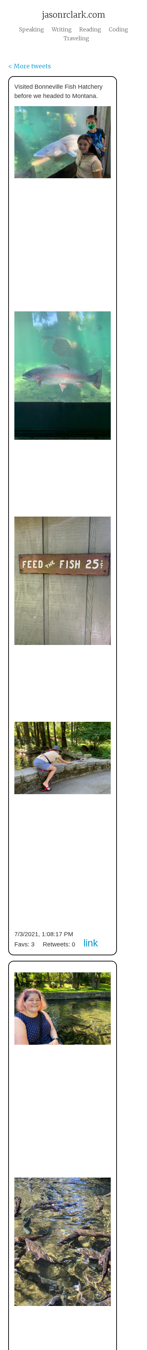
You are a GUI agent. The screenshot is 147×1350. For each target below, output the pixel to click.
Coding (118, 29)
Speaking (31, 29)
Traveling (76, 38)
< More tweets (29, 66)
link (90, 943)
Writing (62, 29)
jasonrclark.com (73, 15)
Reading (90, 29)
